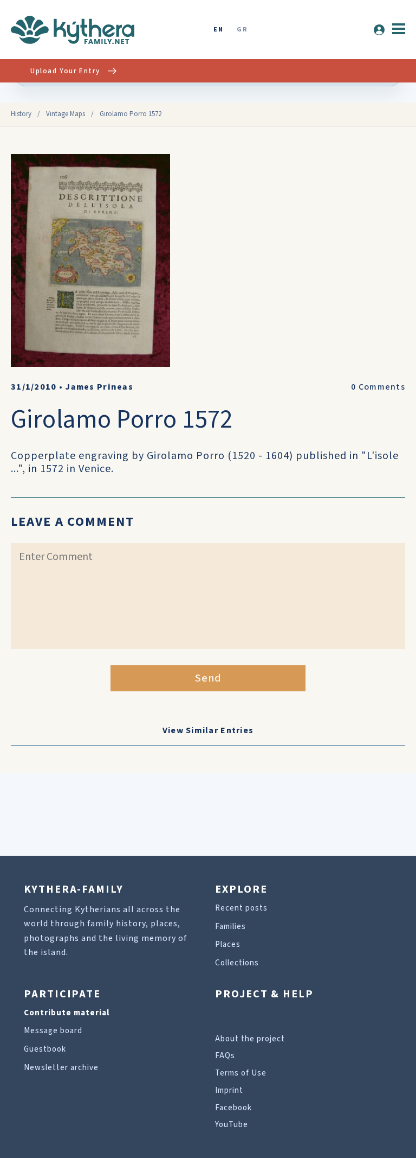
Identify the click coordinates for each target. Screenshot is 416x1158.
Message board (53, 1030)
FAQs (225, 1055)
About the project (250, 1039)
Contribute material (66, 1013)
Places (227, 944)
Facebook (233, 1108)
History (21, 114)
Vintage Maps (65, 114)
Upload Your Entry (65, 71)
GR (242, 30)
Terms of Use (240, 1073)
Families (230, 926)
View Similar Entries (208, 730)
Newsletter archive (61, 1067)
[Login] (379, 29)
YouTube (231, 1124)
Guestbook (45, 1049)
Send (208, 678)
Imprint (229, 1090)
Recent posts (241, 908)
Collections (237, 963)
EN (218, 30)
